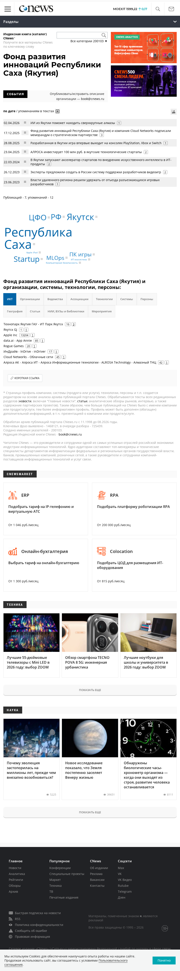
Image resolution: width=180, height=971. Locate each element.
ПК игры (80, 254)
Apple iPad (32, 252)
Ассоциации (79, 299)
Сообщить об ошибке (31, 931)
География (14, 311)
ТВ (51, 891)
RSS (17, 919)
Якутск (80, 217)
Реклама (96, 874)
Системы (126, 299)
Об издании (99, 868)
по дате (9, 111)
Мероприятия (102, 311)
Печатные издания (63, 897)
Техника (55, 886)
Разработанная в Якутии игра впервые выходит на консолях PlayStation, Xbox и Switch (96, 143)
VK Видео (125, 880)
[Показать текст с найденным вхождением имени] (57, 111)
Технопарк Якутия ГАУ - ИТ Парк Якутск (33, 324)
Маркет (55, 880)
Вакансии (97, 880)
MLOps (55, 257)
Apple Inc (10, 335)
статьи (82, 401)
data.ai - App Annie (18, 340)
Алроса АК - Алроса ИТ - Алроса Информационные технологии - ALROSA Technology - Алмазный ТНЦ (80, 362)
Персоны (146, 299)
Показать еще (90, 690)
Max (121, 868)
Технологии (104, 299)
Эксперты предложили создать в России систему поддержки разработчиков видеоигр (96, 172)
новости (25, 401)
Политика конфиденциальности (39, 925)
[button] (157, 9)
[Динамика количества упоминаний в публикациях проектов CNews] (174, 112)
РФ (56, 217)
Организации (30, 299)
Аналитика (17, 874)
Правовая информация (32, 936)
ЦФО (38, 217)
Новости (15, 868)
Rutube (123, 886)
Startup (27, 259)
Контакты (97, 886)
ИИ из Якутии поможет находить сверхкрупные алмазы (73, 123)
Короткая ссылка (27, 378)
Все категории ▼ (89, 41)
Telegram (125, 891)
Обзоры (15, 886)
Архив (13, 891)
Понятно (164, 960)
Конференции (60, 868)
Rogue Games (14, 346)
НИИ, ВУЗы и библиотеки (66, 311)
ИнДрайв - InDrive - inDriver (25, 351)
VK (120, 874)
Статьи (35, 311)
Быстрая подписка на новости (38, 913)
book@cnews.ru (92, 99)
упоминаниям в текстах (36, 111)
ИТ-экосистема (79, 259)
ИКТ (10, 299)
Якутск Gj (10, 329)
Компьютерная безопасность (62, 262)
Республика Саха (38, 238)
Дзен (121, 897)
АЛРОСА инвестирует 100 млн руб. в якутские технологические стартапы (86, 152)
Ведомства (55, 299)
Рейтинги (16, 880)
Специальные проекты (66, 874)
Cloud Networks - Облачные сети (28, 357)
